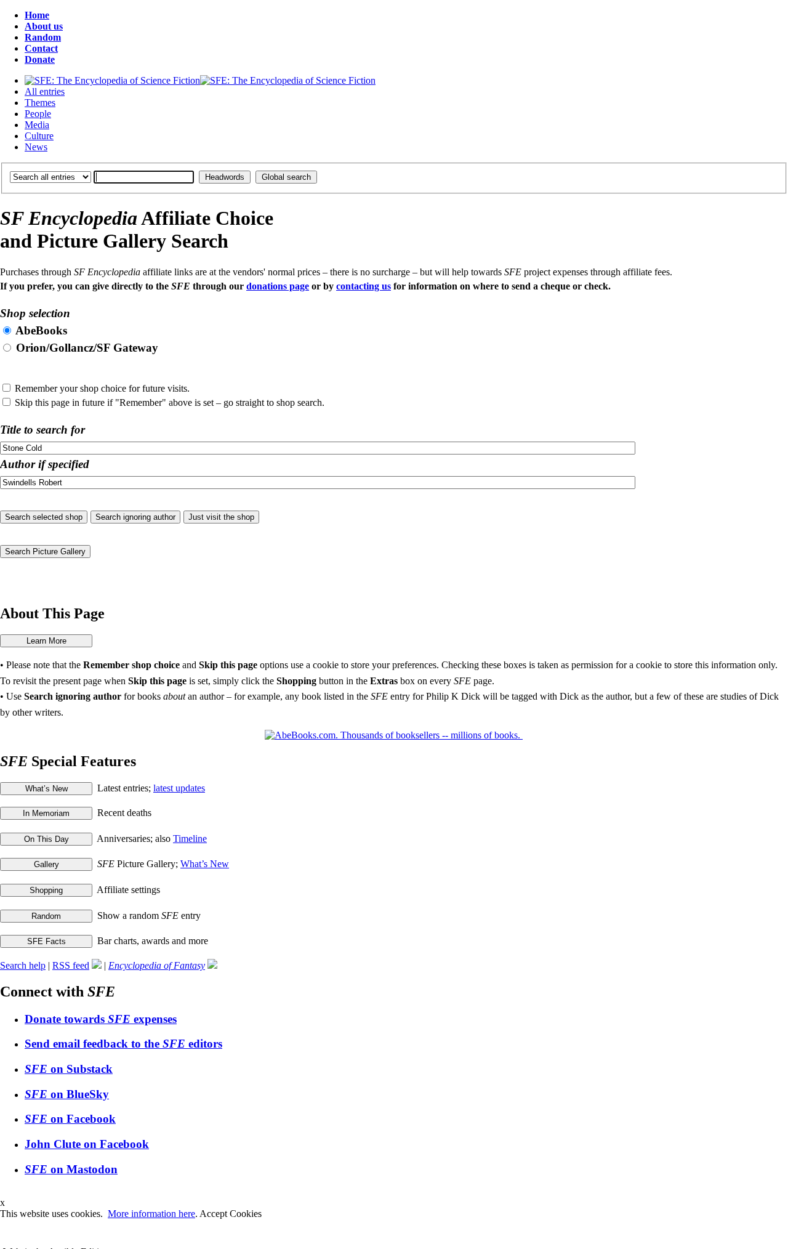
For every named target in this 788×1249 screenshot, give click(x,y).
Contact (41, 48)
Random (43, 37)
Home (37, 15)
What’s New (204, 864)
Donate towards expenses (101, 1019)
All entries (45, 91)
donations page (277, 286)
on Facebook (70, 1118)
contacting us (363, 286)
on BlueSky (67, 1094)
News (36, 147)
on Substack (69, 1068)
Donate (40, 59)
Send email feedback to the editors (123, 1043)
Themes (40, 102)
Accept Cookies (230, 1213)
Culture (39, 136)
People (38, 113)
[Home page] (200, 80)
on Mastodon (71, 1169)
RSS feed (70, 965)
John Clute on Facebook (87, 1144)
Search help (23, 965)
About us (44, 26)
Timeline (190, 838)
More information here (151, 1213)
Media (37, 124)
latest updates (179, 788)
